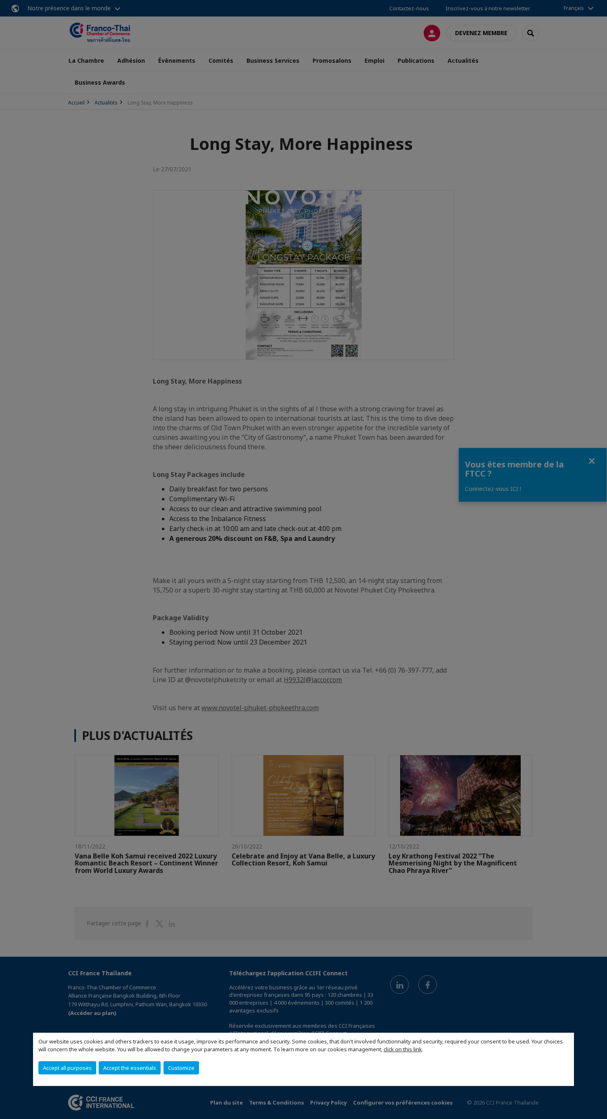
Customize (181, 1068)
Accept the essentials (129, 1068)
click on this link (403, 1049)
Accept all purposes (67, 1068)
